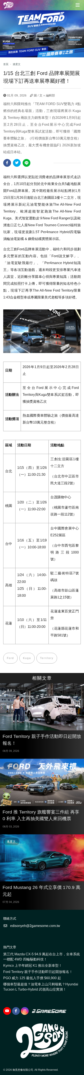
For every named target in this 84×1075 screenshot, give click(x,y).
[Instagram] (25, 1011)
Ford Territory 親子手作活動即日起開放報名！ (38, 972)
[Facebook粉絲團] (16, 1011)
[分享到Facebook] (7, 163)
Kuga (27, 658)
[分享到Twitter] (17, 163)
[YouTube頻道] (7, 1011)
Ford (10, 658)
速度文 (16, 64)
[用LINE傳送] (26, 163)
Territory (46, 658)
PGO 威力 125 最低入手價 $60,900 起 (32, 978)
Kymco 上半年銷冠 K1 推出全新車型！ (32, 965)
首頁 (5, 64)
